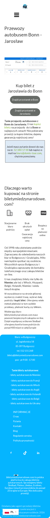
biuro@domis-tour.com (28, 153)
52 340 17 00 (21, 149)
